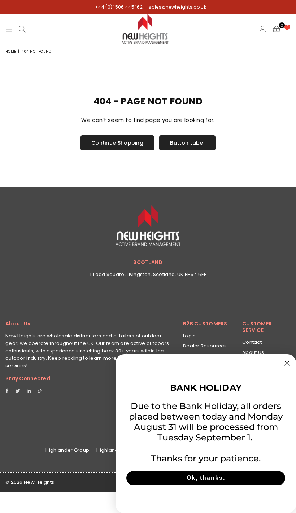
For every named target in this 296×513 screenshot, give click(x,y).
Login (189, 335)
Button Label (187, 142)
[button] (276, 28)
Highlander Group (67, 450)
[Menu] (9, 28)
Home (10, 51)
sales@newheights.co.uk (177, 7)
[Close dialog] (287, 363)
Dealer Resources (205, 345)
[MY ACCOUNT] (262, 28)
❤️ (287, 27)
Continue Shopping (117, 142)
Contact (252, 342)
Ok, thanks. (206, 478)
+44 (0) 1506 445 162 (119, 7)
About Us (253, 352)
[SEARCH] (22, 28)
